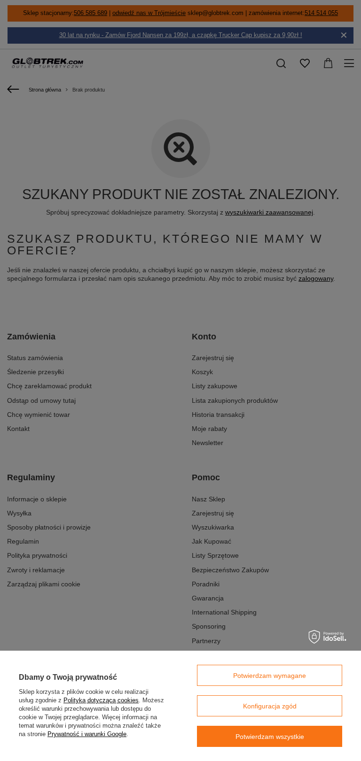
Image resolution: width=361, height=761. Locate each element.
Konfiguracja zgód (270, 706)
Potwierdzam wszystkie (269, 736)
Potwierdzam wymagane (269, 675)
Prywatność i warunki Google (86, 734)
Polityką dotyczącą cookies (101, 700)
